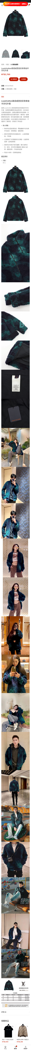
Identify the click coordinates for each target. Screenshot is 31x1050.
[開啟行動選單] (2, 5)
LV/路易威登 (14, 64)
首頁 (2, 64)
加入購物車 (14, 79)
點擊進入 (24, 4)
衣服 (7, 64)
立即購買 (23, 79)
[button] (12, 1026)
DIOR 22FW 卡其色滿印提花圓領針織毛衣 (23, 1040)
